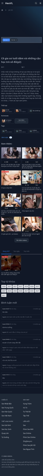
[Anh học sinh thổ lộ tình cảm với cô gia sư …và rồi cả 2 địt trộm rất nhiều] (11, 200)
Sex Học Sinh (6, 429)
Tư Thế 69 (26, 412)
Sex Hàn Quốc (7, 412)
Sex (24, 425)
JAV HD (10, 10)
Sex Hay (26, 400)
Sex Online (27, 433)
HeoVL (9, 3)
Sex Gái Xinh (6, 425)
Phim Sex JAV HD (29, 445)
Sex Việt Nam (7, 416)
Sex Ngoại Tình (28, 449)
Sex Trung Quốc (8, 408)
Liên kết (26, 421)
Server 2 (14, 40)
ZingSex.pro (27, 441)
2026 (4, 286)
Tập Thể (26, 416)
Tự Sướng (5, 437)
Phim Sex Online (29, 437)
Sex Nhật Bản (7, 404)
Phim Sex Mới (28, 429)
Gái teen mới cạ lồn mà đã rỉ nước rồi (19, 317)
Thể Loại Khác (7, 421)
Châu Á (5, 400)
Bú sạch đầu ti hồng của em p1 (17, 332)
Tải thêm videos (21, 240)
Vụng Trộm (27, 404)
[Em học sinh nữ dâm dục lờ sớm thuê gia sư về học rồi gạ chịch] (11, 152)
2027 (9, 286)
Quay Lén (5, 433)
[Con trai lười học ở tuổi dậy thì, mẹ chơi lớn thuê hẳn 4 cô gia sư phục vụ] (32, 177)
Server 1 (6, 40)
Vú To (25, 408)
